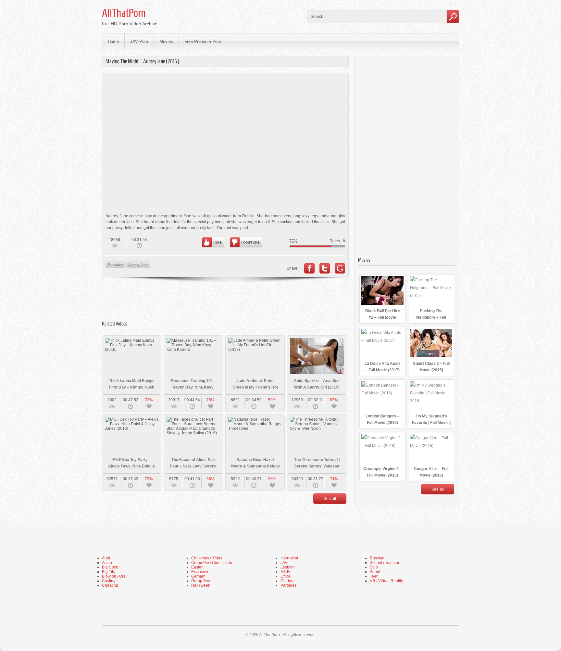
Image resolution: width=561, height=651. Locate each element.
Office (285, 576)
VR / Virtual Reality (386, 581)
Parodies (288, 585)
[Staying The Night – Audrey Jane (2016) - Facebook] (309, 268)
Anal (106, 558)
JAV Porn (139, 41)
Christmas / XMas (206, 558)
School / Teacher (384, 562)
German (198, 576)
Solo (374, 567)
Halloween (200, 585)
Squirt (375, 571)
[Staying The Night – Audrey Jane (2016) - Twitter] (324, 268)
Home (113, 41)
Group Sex (200, 581)
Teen (374, 576)
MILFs (285, 571)
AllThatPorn (123, 13)
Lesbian (287, 567)
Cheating (110, 585)
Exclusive (115, 265)
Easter (197, 567)
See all (330, 498)
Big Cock (110, 567)
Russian (377, 558)
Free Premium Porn (202, 41)
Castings (110, 581)
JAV (283, 562)
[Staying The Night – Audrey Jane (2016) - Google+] (340, 268)
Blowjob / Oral (114, 576)
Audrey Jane (138, 265)
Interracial (289, 558)
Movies (166, 41)
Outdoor (287, 581)
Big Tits (108, 571)
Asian (107, 562)
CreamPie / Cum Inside (211, 562)
